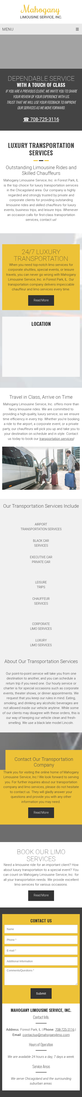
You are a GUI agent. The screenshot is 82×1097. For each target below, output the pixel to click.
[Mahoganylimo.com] (41, 11)
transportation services (56, 439)
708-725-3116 (64, 1030)
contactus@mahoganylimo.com (46, 1035)
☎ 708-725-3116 (41, 119)
